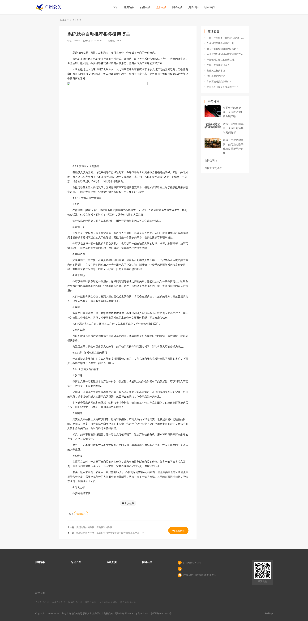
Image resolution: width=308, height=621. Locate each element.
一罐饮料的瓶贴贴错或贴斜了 (221, 59)
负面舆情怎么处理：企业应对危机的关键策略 (233, 112)
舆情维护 (193, 7)
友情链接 (40, 593)
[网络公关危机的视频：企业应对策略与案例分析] (213, 125)
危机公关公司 (42, 602)
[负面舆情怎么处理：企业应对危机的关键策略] (213, 111)
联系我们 (209, 7)
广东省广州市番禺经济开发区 (200, 575)
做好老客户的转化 (216, 75)
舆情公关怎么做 (213, 168)
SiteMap (268, 613)
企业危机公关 (58, 602)
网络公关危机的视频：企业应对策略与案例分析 (233, 128)
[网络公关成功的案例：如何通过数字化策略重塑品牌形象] (213, 143)
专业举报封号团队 (108, 602)
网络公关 (177, 7)
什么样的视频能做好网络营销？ (222, 48)
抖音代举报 (90, 602)
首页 (115, 7)
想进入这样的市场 (216, 70)
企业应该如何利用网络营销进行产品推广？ (226, 54)
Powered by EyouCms (136, 613)
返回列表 (179, 530)
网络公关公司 (75, 602)
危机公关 (161, 7)
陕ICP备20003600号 (161, 613)
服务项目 (129, 7)
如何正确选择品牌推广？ (219, 81)
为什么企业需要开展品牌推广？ (222, 86)
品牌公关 (145, 7)
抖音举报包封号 (128, 602)
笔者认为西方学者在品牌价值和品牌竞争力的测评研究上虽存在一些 (110, 532)
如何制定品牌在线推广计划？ (221, 43)
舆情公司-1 (211, 160)
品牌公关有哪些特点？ (218, 65)
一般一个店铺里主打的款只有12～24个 (226, 37)
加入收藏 (129, 503)
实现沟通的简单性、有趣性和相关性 (94, 527)
